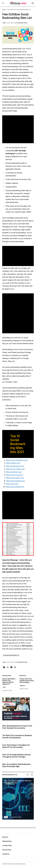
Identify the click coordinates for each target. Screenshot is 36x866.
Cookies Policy (7, 845)
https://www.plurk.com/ (15, 478)
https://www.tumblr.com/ (15, 481)
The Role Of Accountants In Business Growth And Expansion (17, 736)
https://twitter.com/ (13, 463)
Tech (4, 22)
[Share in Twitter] (8, 667)
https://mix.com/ (12, 484)
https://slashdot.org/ (13, 472)
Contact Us (5, 854)
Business (22, 685)
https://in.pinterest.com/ (15, 466)
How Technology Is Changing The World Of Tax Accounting (16, 746)
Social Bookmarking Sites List (11, 655)
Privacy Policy (6, 850)
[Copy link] (15, 667)
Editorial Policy (7, 841)
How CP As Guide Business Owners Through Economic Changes (16, 756)
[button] (3, 3)
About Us (5, 837)
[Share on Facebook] (4, 667)
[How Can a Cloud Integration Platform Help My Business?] (18, 799)
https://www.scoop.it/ (14, 475)
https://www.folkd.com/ (15, 487)
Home (3, 9)
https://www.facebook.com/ (17, 460)
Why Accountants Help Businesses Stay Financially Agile (16, 765)
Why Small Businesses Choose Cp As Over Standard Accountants (17, 727)
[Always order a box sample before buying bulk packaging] (26, 683)
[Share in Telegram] (11, 667)
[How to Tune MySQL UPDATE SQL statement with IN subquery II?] (10, 683)
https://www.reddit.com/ (15, 469)
